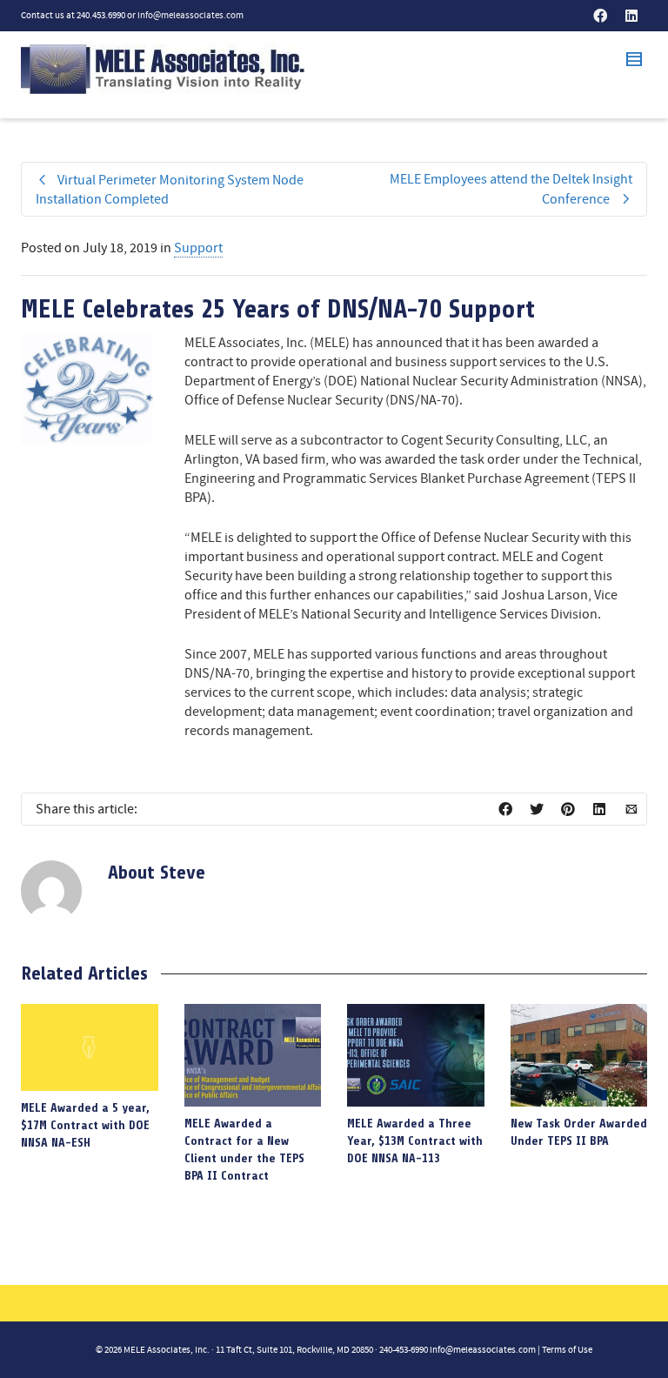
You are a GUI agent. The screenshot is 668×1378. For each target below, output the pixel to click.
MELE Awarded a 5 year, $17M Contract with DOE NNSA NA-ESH (85, 1125)
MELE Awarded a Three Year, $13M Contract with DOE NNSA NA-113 (415, 1141)
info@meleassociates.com (190, 16)
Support (198, 248)
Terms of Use (567, 1350)
